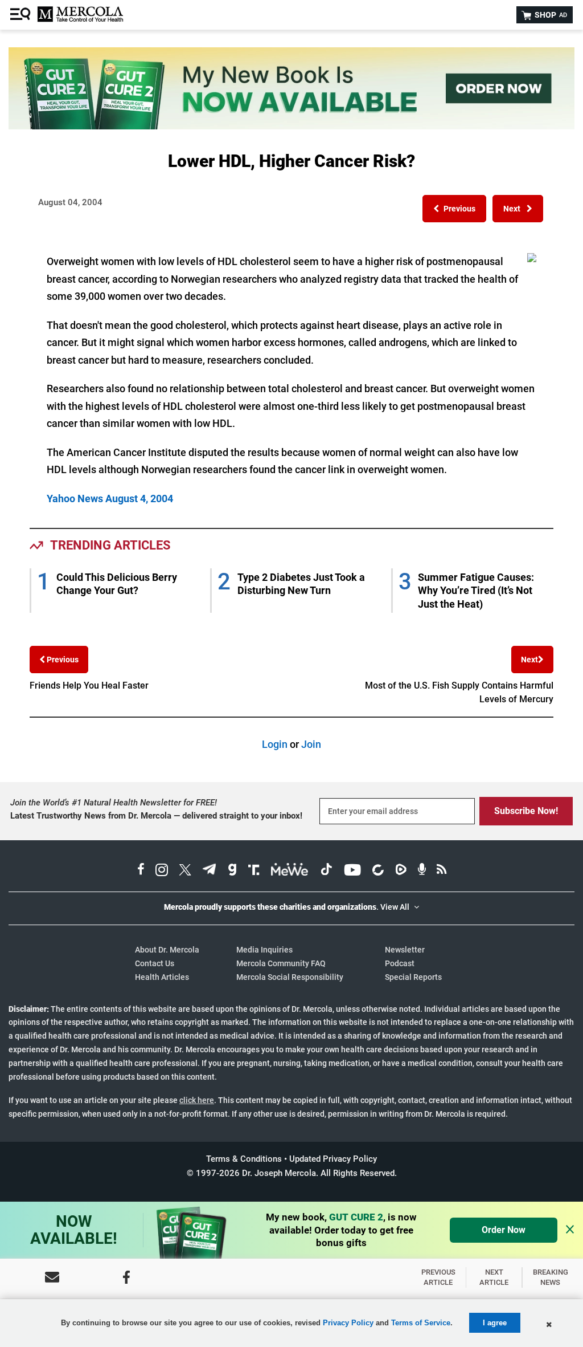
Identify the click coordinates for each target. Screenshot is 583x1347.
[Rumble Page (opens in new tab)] (401, 871)
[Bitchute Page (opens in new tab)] (377, 871)
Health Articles (162, 977)
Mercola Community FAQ (281, 963)
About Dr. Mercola (167, 949)
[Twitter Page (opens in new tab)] (185, 871)
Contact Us (154, 963)
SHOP (550, 14)
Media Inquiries (264, 949)
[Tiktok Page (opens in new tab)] (326, 871)
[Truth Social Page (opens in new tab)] (254, 871)
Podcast (399, 963)
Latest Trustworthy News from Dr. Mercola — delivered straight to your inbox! (156, 816)
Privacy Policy (348, 1322)
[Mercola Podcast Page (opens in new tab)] (421, 871)
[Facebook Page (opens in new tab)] (141, 871)
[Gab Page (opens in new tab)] (232, 871)
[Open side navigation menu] (21, 14)
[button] (454, 208)
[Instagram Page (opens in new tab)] (162, 871)
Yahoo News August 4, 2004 (110, 498)
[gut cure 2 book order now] (291, 126)
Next (529, 659)
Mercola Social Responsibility (289, 977)
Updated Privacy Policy (333, 1159)
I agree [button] (495, 1322)
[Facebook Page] (126, 1277)
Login (275, 744)
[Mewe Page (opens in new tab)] (289, 871)
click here (196, 1100)
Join (311, 744)
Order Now (503, 1229)
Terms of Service (420, 1322)
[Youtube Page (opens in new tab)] (352, 871)
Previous (62, 659)
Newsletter (405, 949)
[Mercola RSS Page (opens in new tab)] (441, 871)
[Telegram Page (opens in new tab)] (209, 871)
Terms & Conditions (244, 1159)
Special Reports (413, 977)
